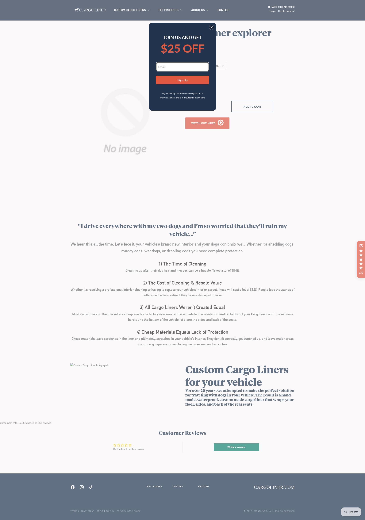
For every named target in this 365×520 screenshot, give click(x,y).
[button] (211, 27)
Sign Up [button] (183, 80)
